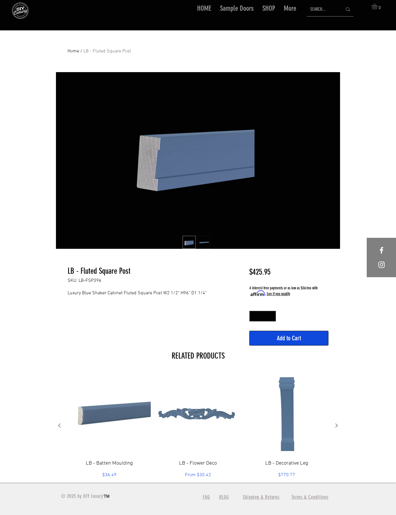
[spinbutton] (262, 316)
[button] (268, 8)
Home (73, 51)
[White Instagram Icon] (381, 264)
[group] (198, 425)
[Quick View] (109, 413)
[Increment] (271, 316)
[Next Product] (336, 425)
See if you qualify (278, 293)
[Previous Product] (59, 425)
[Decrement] (253, 316)
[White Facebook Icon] (381, 250)
